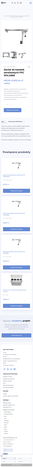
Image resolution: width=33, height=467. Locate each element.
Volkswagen (7, 412)
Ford (5, 416)
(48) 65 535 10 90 (8, 451)
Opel (5, 429)
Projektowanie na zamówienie (11, 358)
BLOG (4, 363)
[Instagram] (7, 369)
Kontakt (5, 391)
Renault (6, 422)
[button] (29, 67)
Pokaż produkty (16, 464)
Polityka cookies (7, 381)
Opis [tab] (2, 121)
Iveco (5, 424)
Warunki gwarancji (8, 385)
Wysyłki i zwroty (7, 376)
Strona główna (7, 15)
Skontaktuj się (16, 335)
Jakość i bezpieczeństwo (10, 361)
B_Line (5, 356)
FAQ (4, 383)
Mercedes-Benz (8, 414)
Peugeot (6, 420)
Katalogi (6, 400)
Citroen (6, 431)
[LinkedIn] (11, 369)
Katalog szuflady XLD (9, 405)
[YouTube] (14, 369)
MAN (5, 427)
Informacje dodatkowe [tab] (15, 121)
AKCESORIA (14, 15)
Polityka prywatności (9, 378)
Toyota (6, 433)
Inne (19, 15)
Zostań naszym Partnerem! (10, 396)
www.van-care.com (8, 365)
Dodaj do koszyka (13, 110)
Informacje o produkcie (9, 354)
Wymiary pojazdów (8, 387)
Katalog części (7, 403)
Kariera (5, 394)
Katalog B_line (7, 407)
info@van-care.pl (8, 449)
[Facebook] (4, 369)
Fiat (5, 418)
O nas (4, 352)
